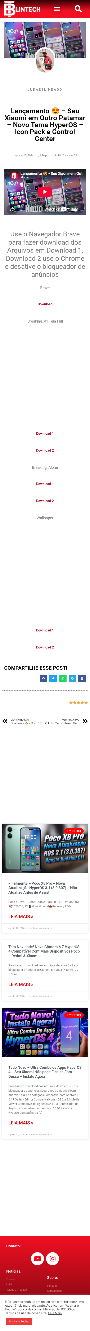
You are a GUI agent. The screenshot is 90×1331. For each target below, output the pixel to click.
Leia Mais (55, 1313)
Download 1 (45, 434)
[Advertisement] (45, 375)
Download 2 (45, 450)
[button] (57, 9)
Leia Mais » (20, 916)
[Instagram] (52, 1258)
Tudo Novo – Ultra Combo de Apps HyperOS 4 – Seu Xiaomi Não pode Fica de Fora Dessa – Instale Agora (45, 1072)
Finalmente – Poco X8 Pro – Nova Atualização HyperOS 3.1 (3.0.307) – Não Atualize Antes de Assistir (42, 888)
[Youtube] (37, 1258)
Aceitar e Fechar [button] (19, 1321)
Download (45, 304)
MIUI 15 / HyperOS (66, 155)
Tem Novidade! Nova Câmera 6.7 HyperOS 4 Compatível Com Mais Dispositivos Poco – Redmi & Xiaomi (44, 951)
